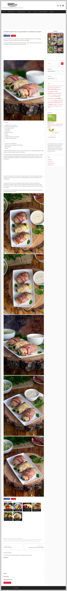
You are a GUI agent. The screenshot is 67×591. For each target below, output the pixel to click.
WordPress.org (50, 164)
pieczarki (60, 100)
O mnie (34, 11)
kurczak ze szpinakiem (17, 539)
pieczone (25, 539)
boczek (6, 539)
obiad (23, 539)
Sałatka (50, 104)
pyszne (62, 102)
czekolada (49, 87)
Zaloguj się (50, 159)
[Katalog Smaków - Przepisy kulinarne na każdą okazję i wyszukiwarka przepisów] (55, 125)
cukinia (62, 85)
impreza (49, 91)
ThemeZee (16, 587)
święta (49, 107)
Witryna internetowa (8, 579)
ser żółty (54, 104)
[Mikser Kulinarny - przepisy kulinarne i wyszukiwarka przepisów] (52, 121)
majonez (51, 95)
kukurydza (58, 93)
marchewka (58, 95)
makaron (55, 95)
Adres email (6, 576)
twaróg (62, 104)
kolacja (54, 93)
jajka (52, 91)
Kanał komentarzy (51, 163)
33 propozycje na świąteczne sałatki (55, 32)
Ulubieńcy (52, 11)
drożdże (60, 87)
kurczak (49, 95)
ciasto (59, 85)
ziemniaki (49, 106)
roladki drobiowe (36, 539)
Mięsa (29, 11)
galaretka (58, 89)
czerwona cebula (55, 87)
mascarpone (53, 96)
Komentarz (6, 557)
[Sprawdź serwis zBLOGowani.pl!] (55, 132)
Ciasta (3, 11)
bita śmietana (52, 85)
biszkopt (49, 85)
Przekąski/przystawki (21, 11)
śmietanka (57, 106)
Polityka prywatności (43, 11)
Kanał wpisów (50, 161)
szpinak (57, 104)
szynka (59, 104)
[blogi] (49, 127)
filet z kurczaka (10, 539)
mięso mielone (58, 96)
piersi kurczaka (30, 539)
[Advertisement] (30, 21)
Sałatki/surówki (11, 11)
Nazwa (5, 573)
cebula (58, 85)
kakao (54, 91)
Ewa (6, 33)
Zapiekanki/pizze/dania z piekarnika (15, 538)
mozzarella (50, 98)
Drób (6, 538)
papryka (56, 100)
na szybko (55, 98)
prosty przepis (57, 102)
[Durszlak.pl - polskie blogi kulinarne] (51, 122)
